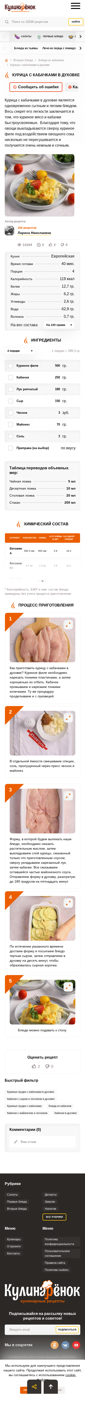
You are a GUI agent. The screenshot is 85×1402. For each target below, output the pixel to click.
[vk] (65, 1345)
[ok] (55, 1345)
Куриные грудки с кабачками (24, 1106)
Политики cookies (56, 1270)
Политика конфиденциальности (59, 1242)
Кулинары (14, 1239)
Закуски (50, 1201)
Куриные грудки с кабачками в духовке (30, 1091)
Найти (76, 21)
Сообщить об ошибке (38, 87)
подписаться (67, 1329)
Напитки (50, 1208)
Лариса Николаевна (34, 233)
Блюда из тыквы (26, 48)
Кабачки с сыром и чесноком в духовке (31, 1098)
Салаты (22, 36)
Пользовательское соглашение (57, 1253)
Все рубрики (54, 1217)
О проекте (14, 1246)
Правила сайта (55, 1263)
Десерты (51, 1194)
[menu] (75, 6)
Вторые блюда (23, 60)
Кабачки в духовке (66, 1113)
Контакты (13, 1253)
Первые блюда (49, 36)
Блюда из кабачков (51, 60)
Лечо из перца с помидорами (62, 48)
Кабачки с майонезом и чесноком (27, 1113)
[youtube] (76, 1345)
